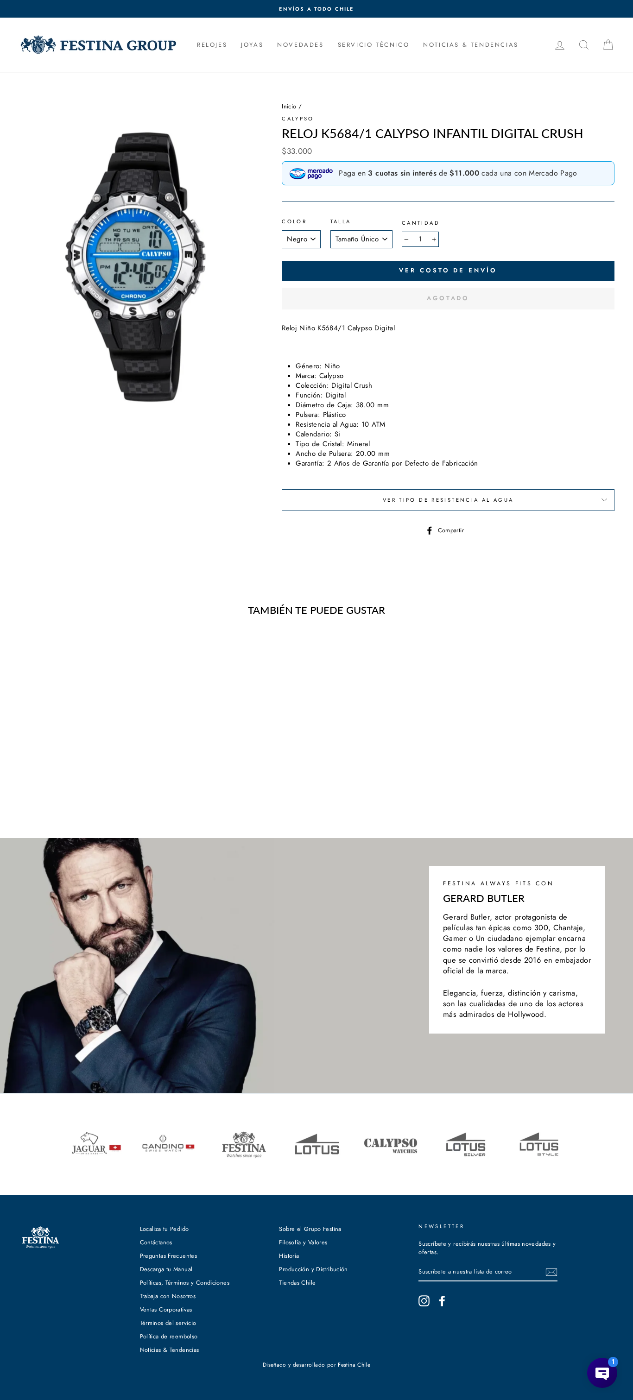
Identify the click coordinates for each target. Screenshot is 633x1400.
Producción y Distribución (313, 1269)
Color (294, 221)
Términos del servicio (168, 1322)
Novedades (300, 44)
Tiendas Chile (297, 1282)
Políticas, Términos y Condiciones (184, 1282)
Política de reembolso (169, 1336)
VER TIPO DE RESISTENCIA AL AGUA (448, 500)
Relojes (212, 44)
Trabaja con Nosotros (168, 1296)
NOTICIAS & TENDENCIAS (471, 44)
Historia (289, 1255)
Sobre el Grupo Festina (310, 1228)
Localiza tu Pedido (164, 1228)
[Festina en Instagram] (424, 1300)
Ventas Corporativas (166, 1309)
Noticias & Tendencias (169, 1349)
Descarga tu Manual (166, 1269)
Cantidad (421, 223)
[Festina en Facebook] (442, 1300)
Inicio (289, 106)
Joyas (252, 44)
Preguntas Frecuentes (168, 1255)
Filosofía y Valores (303, 1242)
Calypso (298, 118)
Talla (340, 221)
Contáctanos (156, 1242)
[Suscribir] (551, 1272)
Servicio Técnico (374, 44)
